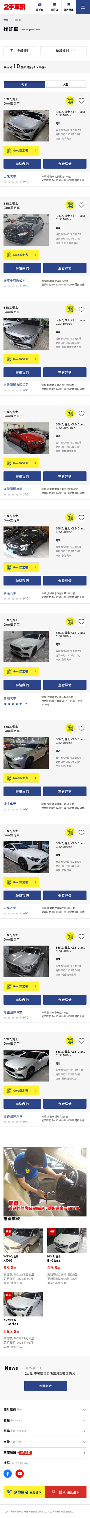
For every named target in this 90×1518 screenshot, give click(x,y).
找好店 (54, 9)
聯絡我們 (22, 163)
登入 (69, 1492)
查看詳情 (65, 163)
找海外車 (69, 9)
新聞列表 (45, 1386)
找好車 (40, 9)
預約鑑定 (28, 1492)
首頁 (6, 20)
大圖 (65, 84)
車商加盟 (17, 1452)
